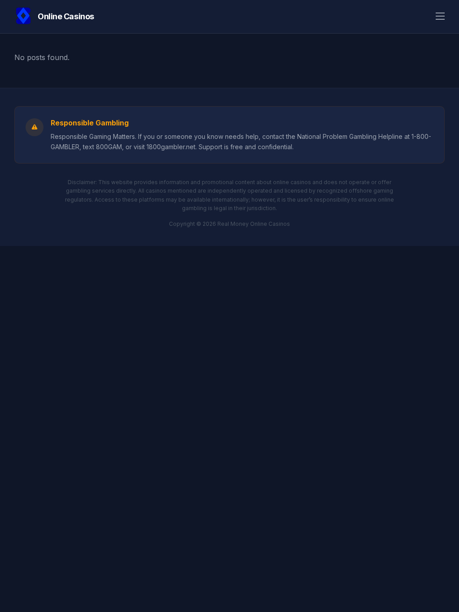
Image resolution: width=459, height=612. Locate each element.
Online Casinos (66, 16)
